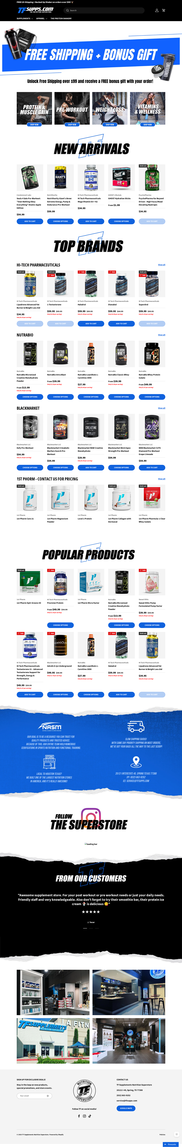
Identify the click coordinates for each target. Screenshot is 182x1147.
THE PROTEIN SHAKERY (61, 18)
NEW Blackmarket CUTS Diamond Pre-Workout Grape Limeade (150, 451)
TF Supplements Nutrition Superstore (35, 1135)
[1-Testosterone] (60, 284)
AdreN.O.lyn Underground (59, 666)
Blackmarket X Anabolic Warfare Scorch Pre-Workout (58, 451)
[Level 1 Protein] (91, 498)
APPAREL (40, 18)
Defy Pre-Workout (25, 448)
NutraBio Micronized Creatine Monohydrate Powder (27, 378)
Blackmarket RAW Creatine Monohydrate (90, 450)
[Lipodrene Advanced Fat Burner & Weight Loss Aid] (30, 284)
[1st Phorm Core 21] (30, 498)
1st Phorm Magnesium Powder (57, 520)
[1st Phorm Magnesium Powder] (60, 498)
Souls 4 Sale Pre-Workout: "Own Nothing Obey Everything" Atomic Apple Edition (29, 203)
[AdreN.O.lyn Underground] (60, 645)
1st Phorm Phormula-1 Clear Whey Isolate (152, 520)
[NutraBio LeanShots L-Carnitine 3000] (91, 354)
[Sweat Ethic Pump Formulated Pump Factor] (152, 582)
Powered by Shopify (56, 1135)
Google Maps (126, 1108)
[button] (164, 10)
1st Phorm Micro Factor (88, 603)
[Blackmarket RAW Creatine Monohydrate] (91, 427)
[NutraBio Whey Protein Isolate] (152, 354)
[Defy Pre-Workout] (30, 427)
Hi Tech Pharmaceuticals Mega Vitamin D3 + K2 (89, 200)
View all (161, 264)
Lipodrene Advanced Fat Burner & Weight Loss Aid (28, 306)
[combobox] (103, 10)
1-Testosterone (54, 304)
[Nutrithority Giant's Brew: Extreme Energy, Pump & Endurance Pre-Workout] (60, 177)
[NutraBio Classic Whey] (121, 354)
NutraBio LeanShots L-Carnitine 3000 (88, 376)
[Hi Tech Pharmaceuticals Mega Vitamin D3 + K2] (91, 177)
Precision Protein (55, 603)
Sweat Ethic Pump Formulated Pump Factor (150, 605)
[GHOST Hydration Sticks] (121, 177)
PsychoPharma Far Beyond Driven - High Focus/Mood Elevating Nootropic (151, 201)
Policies (162, 1135)
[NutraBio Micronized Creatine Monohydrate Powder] (30, 354)
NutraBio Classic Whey (118, 374)
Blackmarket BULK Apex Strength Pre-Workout (119, 450)
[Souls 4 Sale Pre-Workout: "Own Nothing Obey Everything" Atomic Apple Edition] (30, 177)
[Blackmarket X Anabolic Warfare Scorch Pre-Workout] (60, 427)
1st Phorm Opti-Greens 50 (29, 603)
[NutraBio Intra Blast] (60, 354)
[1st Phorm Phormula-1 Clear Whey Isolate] (152, 498)
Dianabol (112, 304)
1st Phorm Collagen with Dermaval (119, 520)
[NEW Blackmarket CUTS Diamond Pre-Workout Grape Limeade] (152, 427)
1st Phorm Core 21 (25, 518)
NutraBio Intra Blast (56, 374)
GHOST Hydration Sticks (119, 198)
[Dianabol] (121, 284)
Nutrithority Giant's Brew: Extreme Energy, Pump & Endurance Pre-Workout (59, 201)
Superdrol (143, 304)
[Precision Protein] (60, 582)
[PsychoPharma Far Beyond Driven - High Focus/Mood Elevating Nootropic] (152, 177)
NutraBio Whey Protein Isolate (149, 376)
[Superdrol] (152, 284)
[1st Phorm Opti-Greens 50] (30, 582)
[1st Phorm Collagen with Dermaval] (121, 498)
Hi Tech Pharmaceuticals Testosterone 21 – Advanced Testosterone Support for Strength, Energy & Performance (30, 672)
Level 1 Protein (85, 518)
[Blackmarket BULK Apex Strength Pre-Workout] (121, 427)
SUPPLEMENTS (23, 18)
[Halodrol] (91, 284)
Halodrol (82, 304)
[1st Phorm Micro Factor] (91, 582)
